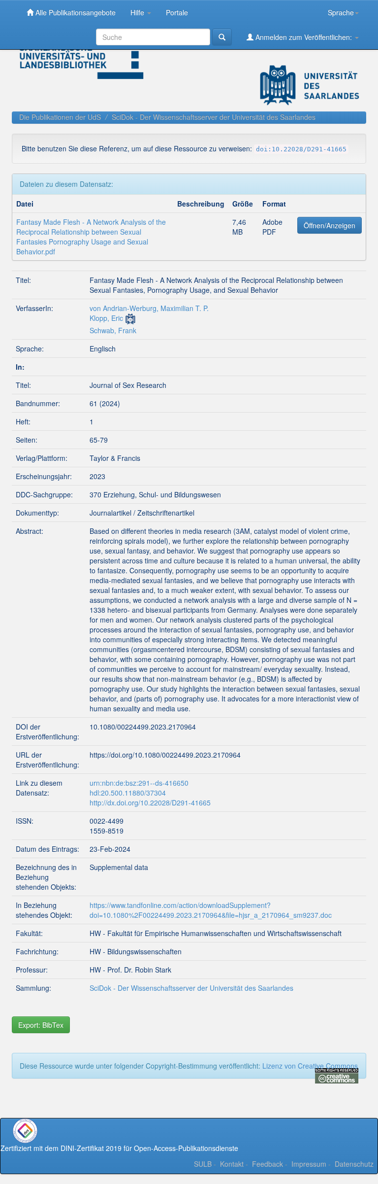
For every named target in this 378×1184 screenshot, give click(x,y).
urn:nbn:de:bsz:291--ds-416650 (139, 783)
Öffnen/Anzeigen (329, 225)
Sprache (341, 12)
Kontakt (232, 1164)
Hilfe (138, 12)
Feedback (267, 1164)
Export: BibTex (40, 1025)
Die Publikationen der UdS (60, 117)
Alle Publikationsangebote (74, 12)
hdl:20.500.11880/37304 (128, 793)
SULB (203, 1164)
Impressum (308, 1164)
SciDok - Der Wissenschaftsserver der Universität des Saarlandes (213, 117)
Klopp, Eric (106, 318)
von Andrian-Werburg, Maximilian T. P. (149, 308)
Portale (177, 12)
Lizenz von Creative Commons (310, 1066)
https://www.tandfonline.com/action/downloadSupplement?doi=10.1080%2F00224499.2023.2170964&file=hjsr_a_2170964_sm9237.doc (211, 910)
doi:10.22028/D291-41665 (301, 149)
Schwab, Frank (113, 330)
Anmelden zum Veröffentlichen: (303, 37)
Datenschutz (354, 1164)
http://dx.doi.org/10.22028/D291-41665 (150, 802)
